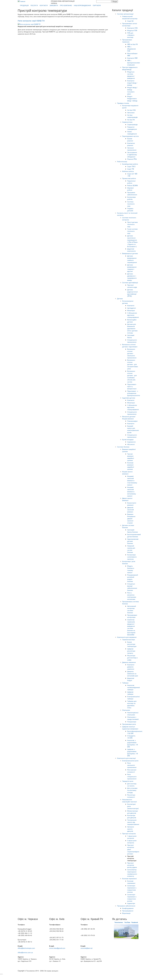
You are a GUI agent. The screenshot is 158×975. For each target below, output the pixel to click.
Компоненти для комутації (126, 758)
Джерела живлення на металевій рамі (132, 673)
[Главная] (21, 1)
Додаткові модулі (130, 679)
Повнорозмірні (132, 421)
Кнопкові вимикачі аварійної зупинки (130, 466)
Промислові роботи (129, 178)
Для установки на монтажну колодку (132, 790)
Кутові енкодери (127, 439)
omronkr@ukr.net (86, 948)
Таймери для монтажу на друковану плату (132, 704)
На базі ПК (131, 120)
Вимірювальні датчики (130, 253)
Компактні (130, 305)
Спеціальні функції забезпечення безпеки (132, 587)
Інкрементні (131, 442)
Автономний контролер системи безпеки (131, 609)
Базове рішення (130, 139)
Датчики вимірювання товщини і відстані (132, 268)
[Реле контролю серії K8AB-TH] (29, 24)
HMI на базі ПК (132, 44)
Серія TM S (131, 166)
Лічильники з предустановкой (133, 718)
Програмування (127, 911)
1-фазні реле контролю (132, 837)
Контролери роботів (131, 198)
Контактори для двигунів (131, 816)
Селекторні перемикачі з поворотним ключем (131, 888)
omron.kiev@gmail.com (57, 948)
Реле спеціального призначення (132, 776)
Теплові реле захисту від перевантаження (133, 822)
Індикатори (131, 903)
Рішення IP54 (132, 159)
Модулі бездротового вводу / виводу (132, 98)
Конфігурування (127, 908)
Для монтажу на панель (131, 784)
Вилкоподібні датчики (131, 321)
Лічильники (126, 710)
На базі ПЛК (131, 110)
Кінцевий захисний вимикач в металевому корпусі (131, 491)
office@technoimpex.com (26, 948)
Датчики (120, 298)
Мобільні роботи (128, 171)
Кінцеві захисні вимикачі (127, 472)
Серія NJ (130, 21)
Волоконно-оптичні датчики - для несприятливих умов (132, 364)
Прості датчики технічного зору (132, 224)
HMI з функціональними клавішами (133, 62)
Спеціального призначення (132, 341)
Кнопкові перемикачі (129, 878)
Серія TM (130, 169)
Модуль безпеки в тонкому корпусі (130, 569)
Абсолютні (131, 444)
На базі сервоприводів (132, 116)
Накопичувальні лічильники (132, 713)
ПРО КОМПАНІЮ (66, 5)
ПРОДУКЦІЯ (24, 5)
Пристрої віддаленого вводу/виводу (129, 68)
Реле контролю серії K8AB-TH (31, 20)
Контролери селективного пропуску (132, 557)
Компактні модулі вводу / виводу (132, 83)
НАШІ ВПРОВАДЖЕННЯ (82, 5)
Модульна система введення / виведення (131, 75)
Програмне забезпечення (132, 193)
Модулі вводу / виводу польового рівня (132, 90)
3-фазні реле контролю (132, 841)
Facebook (134, 922)
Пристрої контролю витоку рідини (132, 865)
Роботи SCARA (132, 185)
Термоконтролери (128, 639)
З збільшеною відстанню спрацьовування (133, 315)
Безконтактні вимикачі (131, 504)
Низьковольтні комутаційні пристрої (129, 800)
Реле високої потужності (131, 771)
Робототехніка (122, 161)
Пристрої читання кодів (132, 286)
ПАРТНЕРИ (97, 5)
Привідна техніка (123, 103)
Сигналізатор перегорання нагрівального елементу (132, 872)
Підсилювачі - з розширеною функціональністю (133, 393)
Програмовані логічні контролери (129, 24)
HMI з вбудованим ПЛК (131, 49)
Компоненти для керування (127, 637)
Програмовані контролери (132, 616)
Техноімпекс (118, 922)
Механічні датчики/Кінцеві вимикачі (128, 417)
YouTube (127, 922)
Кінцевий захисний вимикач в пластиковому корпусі (132, 480)
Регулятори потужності (131, 796)
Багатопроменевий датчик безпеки (134, 535)
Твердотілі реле (127, 781)
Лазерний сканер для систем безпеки (131, 549)
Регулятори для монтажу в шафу (132, 657)
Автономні (130, 112)
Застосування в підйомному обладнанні (132, 154)
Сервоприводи (132, 124)
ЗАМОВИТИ (54, 5)
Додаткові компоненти (131, 250)
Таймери (125, 683)
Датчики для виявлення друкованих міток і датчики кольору (132, 328)
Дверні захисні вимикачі (127, 499)
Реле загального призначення (131, 765)
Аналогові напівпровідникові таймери (133, 687)
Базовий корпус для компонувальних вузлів (133, 429)
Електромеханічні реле (130, 761)
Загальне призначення (131, 149)
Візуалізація (126, 913)
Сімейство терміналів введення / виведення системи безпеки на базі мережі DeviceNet (131, 627)
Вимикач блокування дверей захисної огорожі (131, 518)
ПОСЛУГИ (34, 5)
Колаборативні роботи (130, 164)
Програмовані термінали (127, 41)
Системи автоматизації (125, 14)
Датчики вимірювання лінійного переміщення (132, 259)
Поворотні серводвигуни (132, 128)
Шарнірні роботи (130, 189)
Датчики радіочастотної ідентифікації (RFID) (132, 292)
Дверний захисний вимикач (130, 509)
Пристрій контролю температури (131, 858)
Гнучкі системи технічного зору (132, 231)
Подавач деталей (130, 209)
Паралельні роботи (131, 182)
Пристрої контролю (129, 833)
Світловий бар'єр (130, 336)
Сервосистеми (127, 122)
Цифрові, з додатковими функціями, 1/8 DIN (132, 752)
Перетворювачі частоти (130, 136)
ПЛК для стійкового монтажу (130, 35)
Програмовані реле (129, 724)
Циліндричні (131, 308)
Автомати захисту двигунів (130, 829)
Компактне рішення (131, 144)
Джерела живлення (129, 662)
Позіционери (131, 722)
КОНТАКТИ (44, 5)
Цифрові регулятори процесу (131, 651)
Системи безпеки (123, 447)
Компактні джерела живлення (130, 667)
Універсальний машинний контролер (129, 17)
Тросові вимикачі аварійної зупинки (130, 457)
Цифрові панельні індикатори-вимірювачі (130, 727)
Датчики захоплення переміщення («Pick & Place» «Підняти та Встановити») (132, 241)
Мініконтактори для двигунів (132, 812)
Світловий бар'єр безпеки (132, 531)
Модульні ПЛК (132, 30)
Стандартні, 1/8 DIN (131, 737)
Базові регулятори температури (131, 644)
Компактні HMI (132, 58)
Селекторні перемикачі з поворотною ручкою (131, 897)
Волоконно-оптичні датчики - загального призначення (131, 353)
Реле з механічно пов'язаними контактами (131, 596)
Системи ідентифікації (130, 282)
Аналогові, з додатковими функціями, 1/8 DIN (132, 743)
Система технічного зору (131, 204)
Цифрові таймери (130, 693)
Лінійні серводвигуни (132, 132)
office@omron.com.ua (25, 952)
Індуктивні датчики (128, 398)
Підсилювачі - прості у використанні (132, 386)
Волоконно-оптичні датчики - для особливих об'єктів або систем (132, 376)
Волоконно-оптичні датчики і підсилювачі (129, 345)
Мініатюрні (131, 310)
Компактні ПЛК (132, 28)
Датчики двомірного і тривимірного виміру (132, 277)
